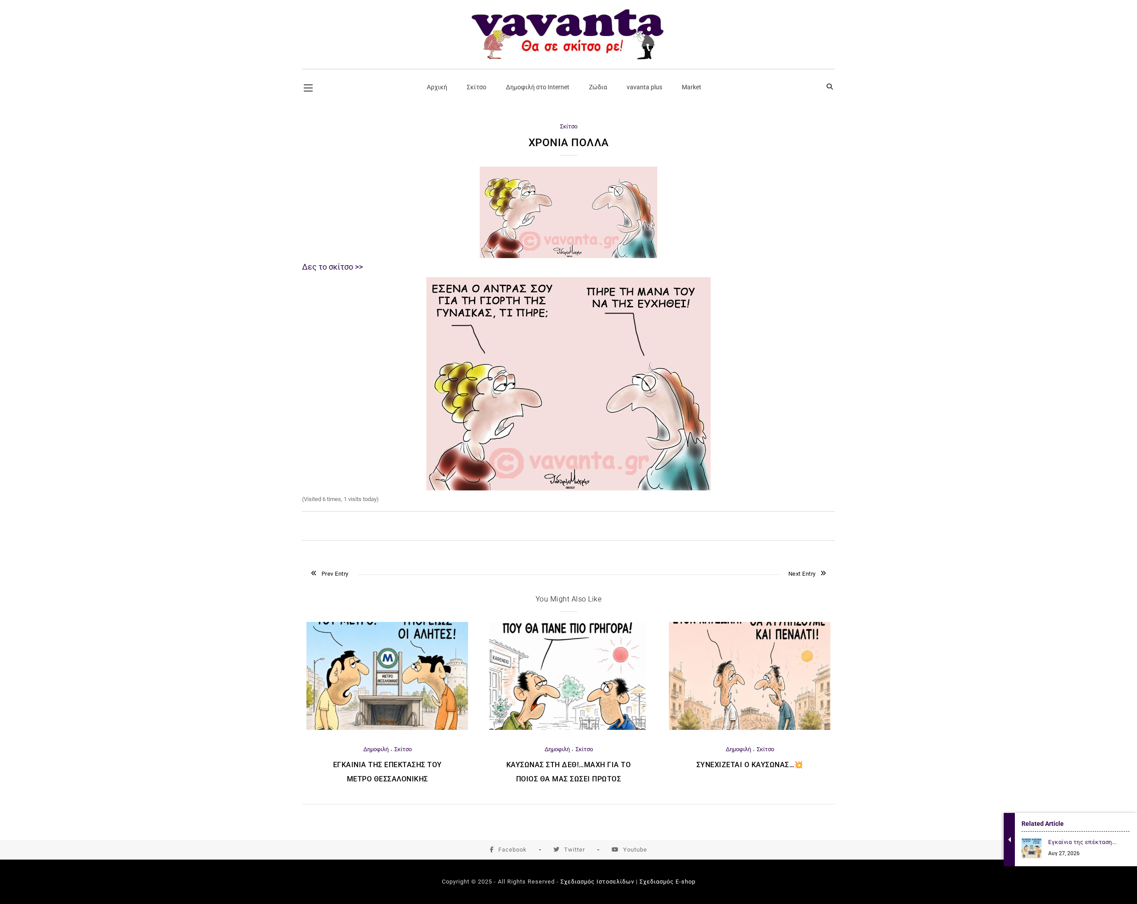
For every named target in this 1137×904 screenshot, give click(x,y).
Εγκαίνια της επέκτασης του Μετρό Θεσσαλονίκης (387, 772)
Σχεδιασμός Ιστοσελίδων (597, 881)
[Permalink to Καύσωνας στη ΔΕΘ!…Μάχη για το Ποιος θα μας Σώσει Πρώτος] (568, 728)
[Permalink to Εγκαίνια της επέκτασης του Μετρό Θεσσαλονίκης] (387, 728)
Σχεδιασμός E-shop (668, 881)
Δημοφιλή (376, 749)
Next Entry (802, 573)
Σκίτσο (568, 126)
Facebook (512, 849)
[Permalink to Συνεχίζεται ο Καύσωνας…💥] (750, 728)
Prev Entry (335, 573)
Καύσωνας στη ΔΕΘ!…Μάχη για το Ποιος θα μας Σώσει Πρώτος (568, 772)
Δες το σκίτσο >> (332, 266)
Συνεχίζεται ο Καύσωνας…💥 (749, 765)
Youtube (635, 849)
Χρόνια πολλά (569, 142)
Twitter (574, 849)
